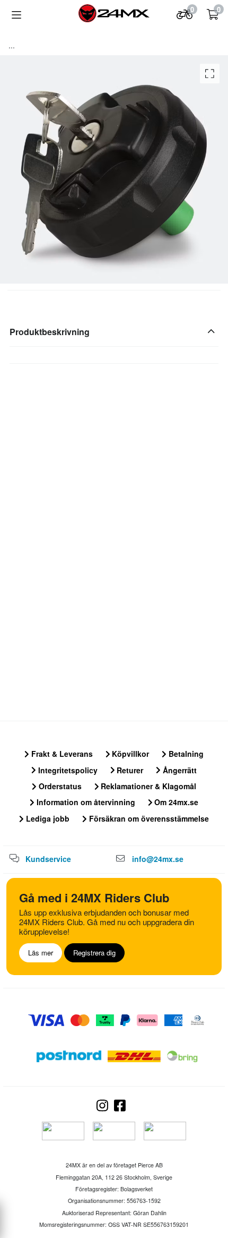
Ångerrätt (179, 770)
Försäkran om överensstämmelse (148, 818)
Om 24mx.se (175, 802)
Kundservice (48, 858)
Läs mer (40, 952)
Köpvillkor (129, 753)
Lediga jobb (46, 818)
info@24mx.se (157, 858)
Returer (129, 770)
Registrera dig (94, 952)
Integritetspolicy (67, 770)
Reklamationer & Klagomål (147, 786)
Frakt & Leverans (61, 753)
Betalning (185, 753)
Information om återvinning (84, 802)
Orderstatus (59, 786)
